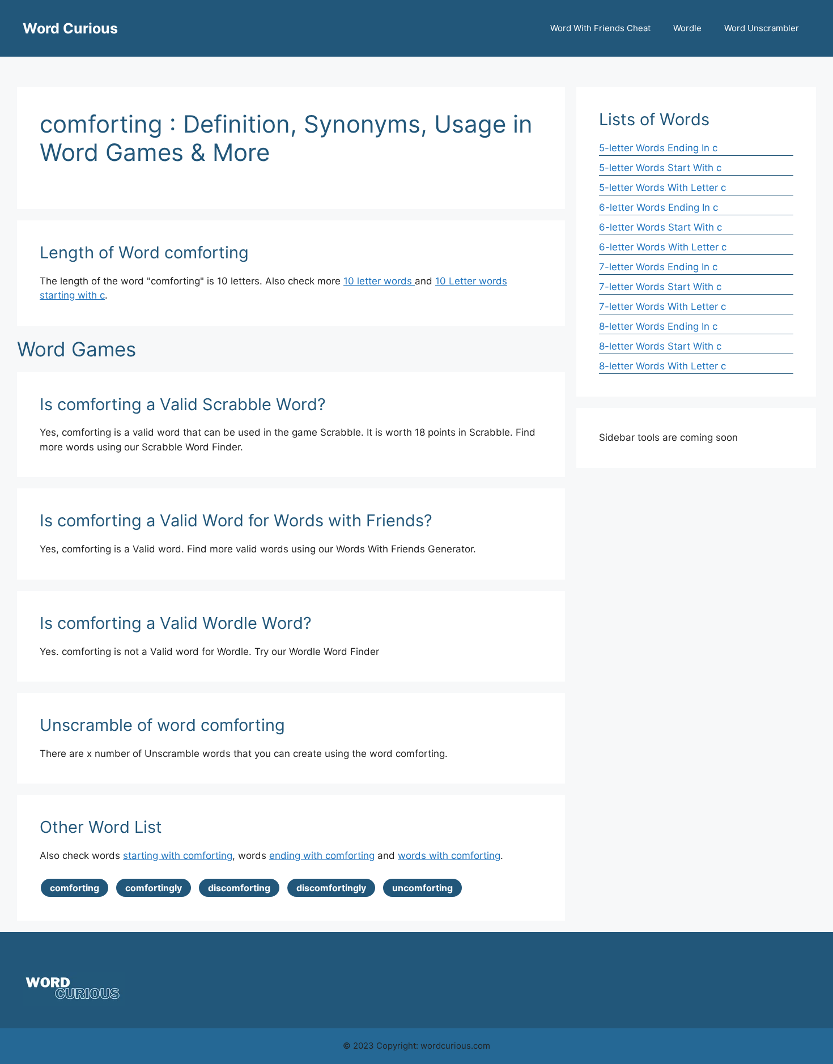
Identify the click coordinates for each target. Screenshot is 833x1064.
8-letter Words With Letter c (662, 366)
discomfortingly (331, 887)
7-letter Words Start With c (660, 286)
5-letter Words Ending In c (658, 148)
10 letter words (379, 281)
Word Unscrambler (761, 28)
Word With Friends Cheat (600, 28)
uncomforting (422, 887)
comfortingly (153, 887)
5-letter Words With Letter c (662, 187)
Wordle (687, 28)
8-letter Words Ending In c (658, 326)
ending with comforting (322, 855)
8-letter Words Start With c (660, 346)
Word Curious (70, 28)
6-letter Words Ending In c (658, 207)
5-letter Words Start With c (660, 167)
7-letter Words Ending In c (658, 267)
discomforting (239, 887)
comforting (74, 887)
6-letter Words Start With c (660, 227)
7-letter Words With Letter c (662, 306)
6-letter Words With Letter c (662, 247)
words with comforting (449, 855)
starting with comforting (177, 855)
